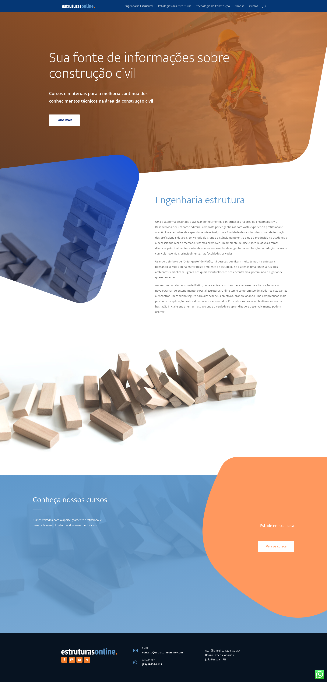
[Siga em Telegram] (87, 660)
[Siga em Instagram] (72, 660)
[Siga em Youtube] (79, 660)
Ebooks (239, 6)
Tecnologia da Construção (213, 6)
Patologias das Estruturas (174, 6)
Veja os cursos (276, 546)
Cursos (253, 6)
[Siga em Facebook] (64, 660)
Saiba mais (64, 120)
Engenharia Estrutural (139, 6)
